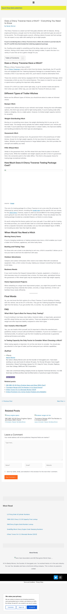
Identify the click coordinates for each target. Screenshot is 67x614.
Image (12, 203)
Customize (11, 607)
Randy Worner (10, 357)
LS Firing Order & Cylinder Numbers (18, 514)
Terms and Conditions (29, 582)
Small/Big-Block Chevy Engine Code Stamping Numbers (25, 529)
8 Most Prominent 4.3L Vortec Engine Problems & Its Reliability (26, 392)
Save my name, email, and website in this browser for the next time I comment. (32, 471)
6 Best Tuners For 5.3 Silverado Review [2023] (21, 389)
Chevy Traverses (14, 69)
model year (36, 210)
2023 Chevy (13, 212)
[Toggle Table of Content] (22, 58)
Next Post (61, 401)
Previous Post (7, 401)
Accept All (32, 607)
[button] (33, 2)
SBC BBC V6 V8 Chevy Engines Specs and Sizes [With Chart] (26, 385)
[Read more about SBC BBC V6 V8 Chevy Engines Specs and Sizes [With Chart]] (12, 415)
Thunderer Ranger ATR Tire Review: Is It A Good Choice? (24, 387)
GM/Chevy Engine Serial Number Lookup (20, 524)
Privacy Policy (39, 582)
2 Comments (8, 422)
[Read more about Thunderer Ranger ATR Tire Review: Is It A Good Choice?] (43, 415)
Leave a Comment (39, 422)
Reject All (21, 607)
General (14, 422)
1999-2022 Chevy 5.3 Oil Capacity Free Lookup (22, 519)
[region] (21, 602)
